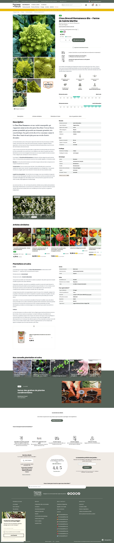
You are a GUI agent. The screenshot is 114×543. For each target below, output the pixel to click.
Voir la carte (88, 294)
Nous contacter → (26, 474)
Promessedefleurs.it (62, 521)
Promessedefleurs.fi (62, 536)
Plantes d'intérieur (35, 6)
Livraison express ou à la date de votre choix (29, 1)
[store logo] (17, 5)
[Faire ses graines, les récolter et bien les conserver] (22, 369)
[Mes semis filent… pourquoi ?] (97, 369)
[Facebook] (71, 493)
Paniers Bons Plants (39, 518)
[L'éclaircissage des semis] (60, 369)
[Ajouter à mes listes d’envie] (29, 230)
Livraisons (37, 506)
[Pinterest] (73, 493)
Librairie (47, 6)
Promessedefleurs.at (63, 524)
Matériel (52, 6)
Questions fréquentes (62, 504)
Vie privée (57, 541)
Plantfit (36, 513)
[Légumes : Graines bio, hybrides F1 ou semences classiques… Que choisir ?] (41, 369)
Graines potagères (29, 12)
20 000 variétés (16, 1)
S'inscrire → (87, 467)
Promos (56, 6)
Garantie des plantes (40, 509)
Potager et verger (16, 12)
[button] (86, 5)
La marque (43, 4)
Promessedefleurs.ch (63, 533)
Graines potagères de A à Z (39, 12)
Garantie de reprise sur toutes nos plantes (49, 1)
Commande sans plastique (41, 516)
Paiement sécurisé (39, 511)
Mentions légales (48, 541)
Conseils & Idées (83, 506)
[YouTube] (76, 493)
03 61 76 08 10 (28, 460)
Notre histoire (16, 506)
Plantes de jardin (26, 6)
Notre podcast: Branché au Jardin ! (87, 513)
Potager (42, 6)
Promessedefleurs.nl (63, 529)
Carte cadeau (38, 521)
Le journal (81, 504)
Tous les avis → (57, 471)
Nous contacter (60, 509)
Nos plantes (15, 509)
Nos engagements (17, 511)
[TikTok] (79, 493)
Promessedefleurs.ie (63, 514)
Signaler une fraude (61, 506)
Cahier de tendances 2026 (85, 511)
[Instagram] (68, 493)
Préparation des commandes (42, 504)
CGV (53, 541)
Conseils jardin (35, 4)
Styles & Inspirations (83, 509)
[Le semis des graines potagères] (78, 369)
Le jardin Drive (38, 523)
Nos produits (26, 4)
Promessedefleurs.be (63, 531)
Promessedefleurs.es (63, 519)
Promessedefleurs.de (63, 517)
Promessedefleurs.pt (63, 526)
